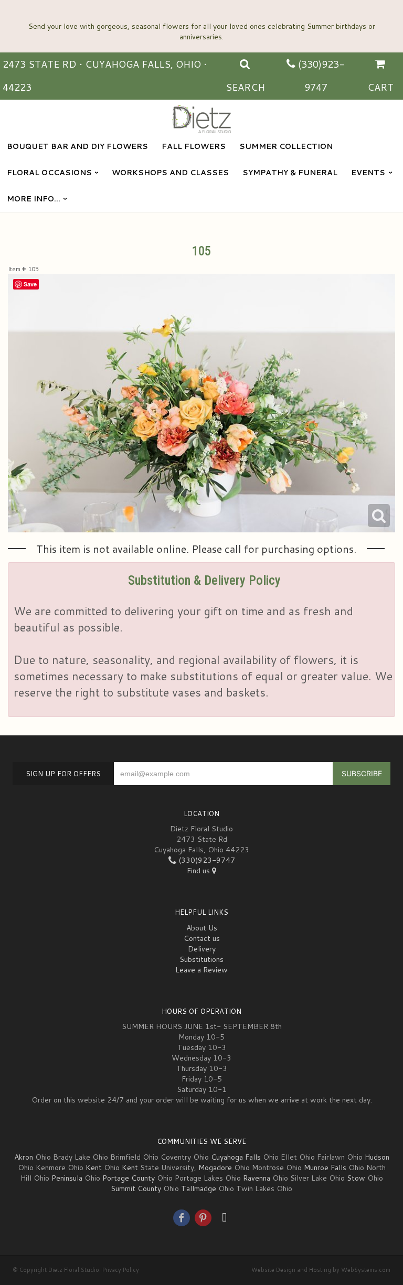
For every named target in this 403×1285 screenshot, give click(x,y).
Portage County (128, 1178)
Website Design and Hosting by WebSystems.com (320, 1270)
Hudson (377, 1157)
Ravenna (256, 1178)
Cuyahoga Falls (236, 1157)
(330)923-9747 (205, 860)
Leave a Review (201, 970)
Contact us (202, 938)
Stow (356, 1178)
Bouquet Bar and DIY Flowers (77, 146)
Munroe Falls (325, 1167)
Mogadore (215, 1167)
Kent (94, 1167)
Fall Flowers (194, 146)
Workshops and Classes (170, 172)
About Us (201, 928)
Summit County (136, 1188)
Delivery (202, 949)
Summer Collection (286, 146)
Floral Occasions (49, 172)
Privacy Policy (120, 1270)
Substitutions (201, 959)
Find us (199, 870)
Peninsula (66, 1178)
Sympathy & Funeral (289, 172)
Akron (23, 1157)
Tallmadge (198, 1188)
